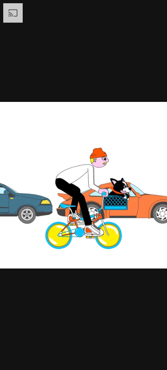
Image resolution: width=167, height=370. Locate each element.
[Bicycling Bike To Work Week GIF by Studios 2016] (83, 185)
